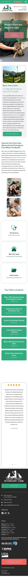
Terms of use (4, 572)
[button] (11, 464)
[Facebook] (2, 513)
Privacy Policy (4, 570)
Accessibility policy (5, 573)
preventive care (15, 115)
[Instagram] (5, 513)
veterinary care (21, 98)
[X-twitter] (8, 513)
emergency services (17, 157)
